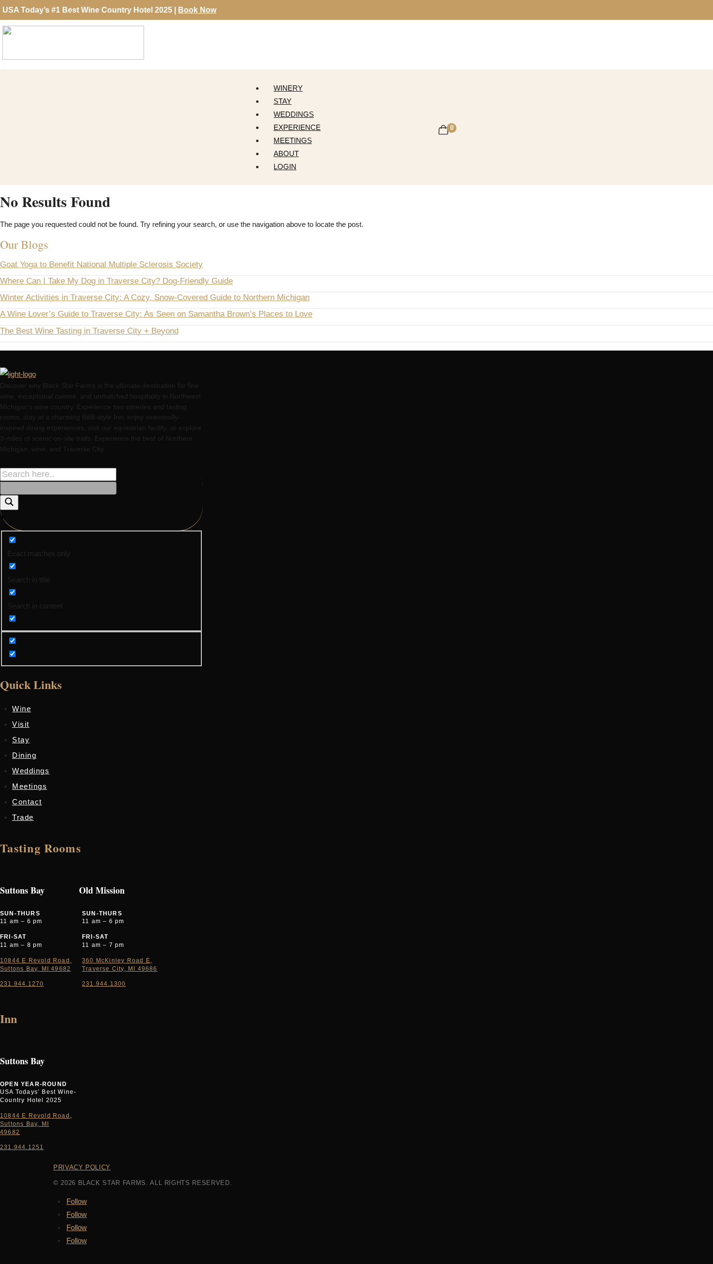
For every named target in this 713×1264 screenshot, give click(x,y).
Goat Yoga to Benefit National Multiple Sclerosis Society (101, 264)
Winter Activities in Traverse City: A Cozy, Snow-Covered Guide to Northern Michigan (154, 297)
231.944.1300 (104, 983)
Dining (24, 755)
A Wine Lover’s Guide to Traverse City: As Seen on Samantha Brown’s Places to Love (156, 314)
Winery (288, 88)
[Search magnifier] (9, 502)
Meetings (293, 140)
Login (285, 166)
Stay (283, 101)
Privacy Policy (82, 1167)
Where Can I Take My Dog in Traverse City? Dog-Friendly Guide (116, 281)
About (286, 153)
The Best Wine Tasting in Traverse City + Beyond (89, 331)
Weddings (294, 114)
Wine (21, 708)
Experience (297, 127)
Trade (23, 817)
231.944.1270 (22, 983)
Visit (21, 724)
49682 (10, 1132)
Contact (27, 802)
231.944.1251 (22, 1147)
